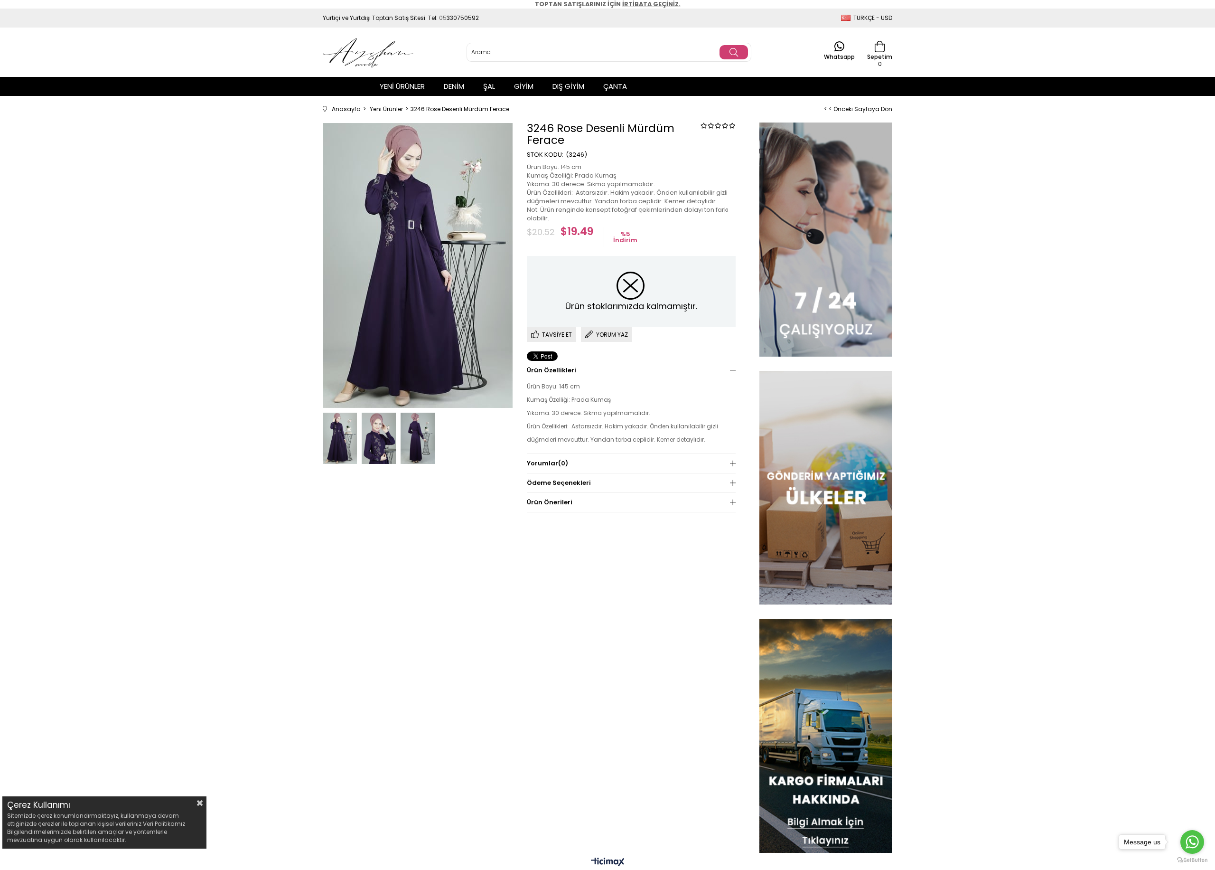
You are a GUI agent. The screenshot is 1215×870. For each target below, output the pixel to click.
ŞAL (489, 86)
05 (443, 18)
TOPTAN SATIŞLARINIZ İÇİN (608, 4)
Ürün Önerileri (549, 502)
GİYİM (523, 86)
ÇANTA (615, 86)
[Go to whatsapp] (1192, 842)
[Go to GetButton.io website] (1192, 860)
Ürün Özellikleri (551, 370)
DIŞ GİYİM (568, 86)
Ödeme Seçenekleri (559, 482)
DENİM (454, 86)
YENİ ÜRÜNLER (402, 86)
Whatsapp (839, 56)
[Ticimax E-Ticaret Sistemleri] (608, 863)
